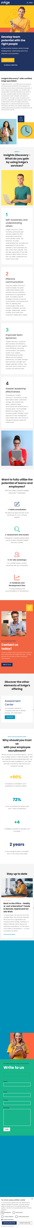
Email (5, 1092)
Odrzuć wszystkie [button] (24, 1223)
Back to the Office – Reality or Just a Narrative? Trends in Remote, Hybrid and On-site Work (16, 907)
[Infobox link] (17, 535)
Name (5, 1081)
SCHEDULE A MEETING (10, 65)
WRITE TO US (8, 60)
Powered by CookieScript (7, 1226)
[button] (17, 1220)
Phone (5, 1100)
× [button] (32, 1199)
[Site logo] (5, 2)
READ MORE (10, 715)
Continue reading (9, 934)
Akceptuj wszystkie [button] (9, 1223)
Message (6, 1108)
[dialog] (17, 1212)
